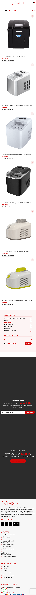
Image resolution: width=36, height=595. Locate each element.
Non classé (7, 329)
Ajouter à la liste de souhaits (32, 16)
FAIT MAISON (8, 327)
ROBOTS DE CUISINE (10, 331)
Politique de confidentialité (6, 554)
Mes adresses (7, 577)
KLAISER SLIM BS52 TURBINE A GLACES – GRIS (15, 251)
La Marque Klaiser (9, 535)
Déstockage (8, 323)
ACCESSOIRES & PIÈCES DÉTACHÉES (14, 318)
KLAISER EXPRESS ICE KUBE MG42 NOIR (13, 56)
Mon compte (7, 573)
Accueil (4, 10)
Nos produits (7, 537)
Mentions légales (8, 545)
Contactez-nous (18, 461)
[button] (8, 60)
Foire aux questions (9, 557)
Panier (5, 569)
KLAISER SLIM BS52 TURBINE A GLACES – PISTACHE (17, 300)
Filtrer (28, 343)
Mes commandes (9, 575)
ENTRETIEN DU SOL (9, 325)
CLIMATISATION (8, 320)
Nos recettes (7, 547)
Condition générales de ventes (8, 542)
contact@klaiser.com (13, 587)
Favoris (5, 571)
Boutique (6, 567)
